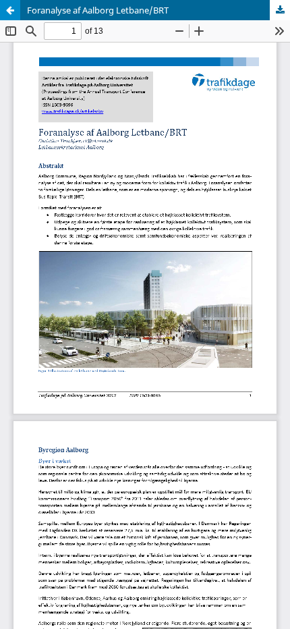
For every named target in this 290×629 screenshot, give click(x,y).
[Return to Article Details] (10, 10)
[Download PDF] (280, 10)
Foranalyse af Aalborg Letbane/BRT (98, 10)
